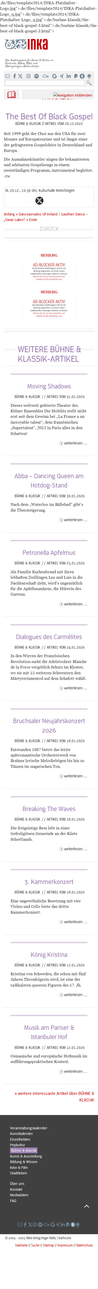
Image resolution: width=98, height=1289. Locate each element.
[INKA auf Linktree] (89, 76)
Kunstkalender (21, 1133)
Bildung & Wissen (23, 1161)
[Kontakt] (8, 76)
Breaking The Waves (49, 808)
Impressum (65, 1245)
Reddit (49, 201)
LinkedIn (60, 201)
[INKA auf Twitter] (20, 76)
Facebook (29, 201)
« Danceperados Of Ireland (37, 214)
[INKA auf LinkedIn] (69, 76)
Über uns (17, 1183)
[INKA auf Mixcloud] (46, 76)
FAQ (13, 1200)
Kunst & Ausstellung (26, 1156)
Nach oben (49, 1206)
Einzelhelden (20, 1139)
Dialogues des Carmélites (49, 636)
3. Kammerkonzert (49, 881)
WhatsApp (19, 201)
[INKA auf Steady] (82, 76)
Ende (33, 219)
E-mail (9, 201)
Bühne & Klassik (28, 396)
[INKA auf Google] (55, 76)
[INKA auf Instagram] (29, 76)
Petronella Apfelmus (49, 552)
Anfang (9, 214)
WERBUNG (49, 255)
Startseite (21, 1245)
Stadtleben (18, 1173)
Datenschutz (84, 1245)
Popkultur (17, 1144)
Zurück (49, 228)
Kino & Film (19, 1167)
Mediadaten (19, 1194)
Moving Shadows (49, 386)
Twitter (39, 201)
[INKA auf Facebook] (15, 76)
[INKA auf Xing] (62, 76)
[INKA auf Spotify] (37, 76)
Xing (70, 201)
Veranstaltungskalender (28, 1128)
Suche (35, 1245)
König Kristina (49, 954)
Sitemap (48, 1245)
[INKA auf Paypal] (76, 76)
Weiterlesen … (75, 442)
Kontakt (16, 1189)
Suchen (90, 83)
